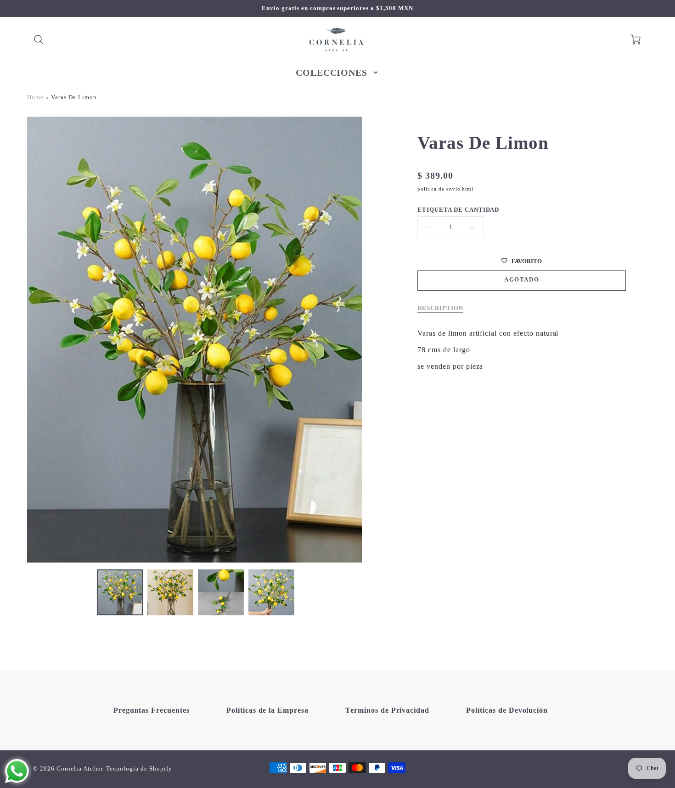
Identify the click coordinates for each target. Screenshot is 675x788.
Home (35, 97)
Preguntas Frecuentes (151, 710)
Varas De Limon (73, 97)
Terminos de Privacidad (387, 710)
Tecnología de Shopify (139, 768)
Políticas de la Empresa (267, 710)
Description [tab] (440, 308)
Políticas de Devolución (507, 710)
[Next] (369, 339)
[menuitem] (337, 72)
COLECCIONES (332, 73)
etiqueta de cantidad (458, 210)
